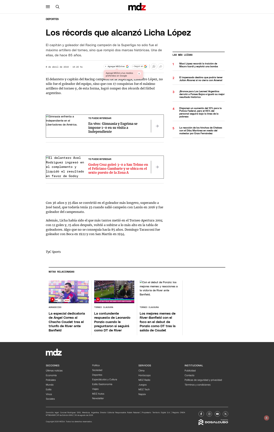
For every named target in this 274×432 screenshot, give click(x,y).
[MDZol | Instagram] (209, 413)
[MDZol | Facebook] (201, 413)
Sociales (50, 398)
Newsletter (98, 398)
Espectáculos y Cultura (104, 379)
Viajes (95, 389)
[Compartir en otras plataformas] (161, 66)
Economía (51, 375)
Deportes (52, 19)
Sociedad (97, 370)
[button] (48, 6)
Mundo (50, 384)
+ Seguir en (138, 66)
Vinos (49, 394)
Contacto (189, 375)
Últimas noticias (54, 370)
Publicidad (190, 370)
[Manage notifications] (266, 417)
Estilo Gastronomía (102, 384)
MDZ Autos (98, 393)
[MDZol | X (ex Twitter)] (225, 413)
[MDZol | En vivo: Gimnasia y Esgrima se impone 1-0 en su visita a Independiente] (157, 126)
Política (96, 365)
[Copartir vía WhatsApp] (154, 66)
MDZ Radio (144, 380)
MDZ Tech (144, 389)
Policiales (51, 380)
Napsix (142, 394)
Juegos (142, 384)
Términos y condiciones (198, 384)
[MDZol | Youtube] (217, 413)
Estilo (49, 389)
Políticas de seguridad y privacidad (203, 380)
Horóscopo (144, 375)
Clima (141, 370)
